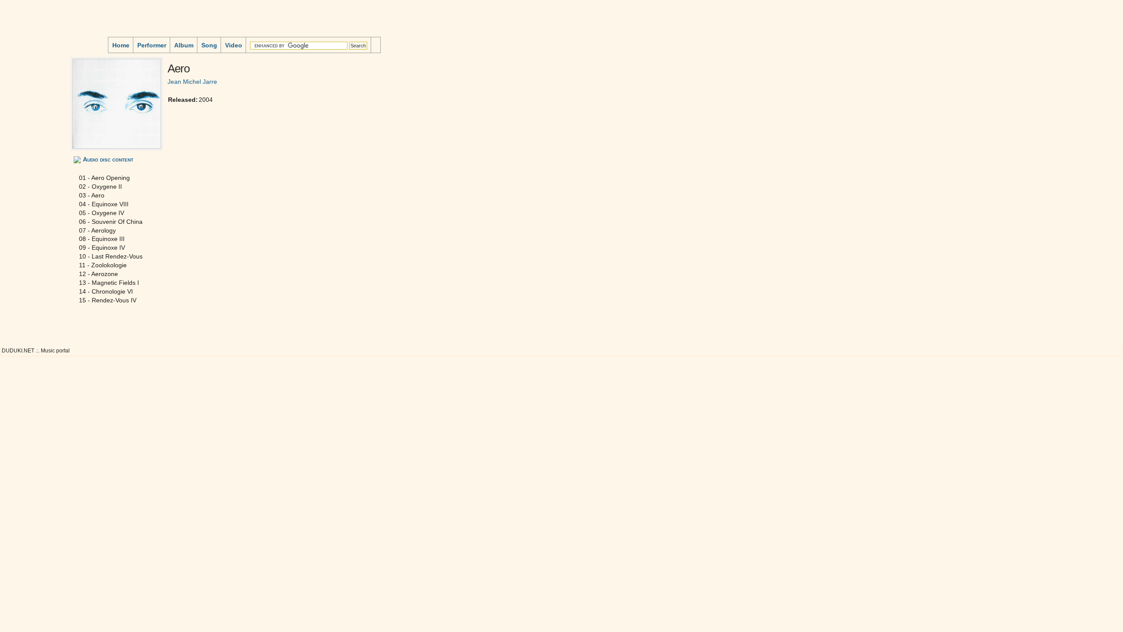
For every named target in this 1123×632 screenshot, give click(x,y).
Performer (151, 45)
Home (120, 45)
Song (209, 45)
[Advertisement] (29, 76)
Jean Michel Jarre (192, 81)
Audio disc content (108, 159)
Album (183, 45)
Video (233, 45)
